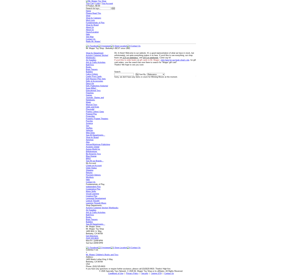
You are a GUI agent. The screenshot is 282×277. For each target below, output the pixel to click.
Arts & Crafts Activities (95, 62)
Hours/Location (92, 32)
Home (88, 11)
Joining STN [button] (156, 273)
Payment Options (93, 175)
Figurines (90, 93)
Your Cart (90, 3)
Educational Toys (93, 90)
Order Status (91, 168)
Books (88, 67)
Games (89, 95)
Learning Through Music (96, 203)
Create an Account (94, 165)
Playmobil (90, 109)
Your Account (107, 3)
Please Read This (93, 13)
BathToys (90, 65)
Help (88, 34)
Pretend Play (91, 114)
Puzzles (89, 121)
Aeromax (90, 140)
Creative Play (91, 196)
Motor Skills (91, 191)
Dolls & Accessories (94, 81)
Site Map (90, 37)
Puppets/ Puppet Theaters (97, 119)
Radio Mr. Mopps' (93, 41)
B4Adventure (91, 151)
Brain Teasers (92, 69)
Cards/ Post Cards (94, 76)
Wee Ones (90, 133)
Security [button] (144, 273)
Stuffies (89, 128)
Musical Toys (91, 104)
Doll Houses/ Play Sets (96, 79)
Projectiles (90, 116)
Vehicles (89, 130)
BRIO (88, 158)
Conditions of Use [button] (115, 273)
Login (97, 3)
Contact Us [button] (169, 273)
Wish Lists (90, 20)
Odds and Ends (92, 107)
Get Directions (92, 236)
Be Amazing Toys (93, 154)
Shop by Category (93, 18)
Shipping (89, 170)
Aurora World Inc (93, 149)
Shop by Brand (92, 25)
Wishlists (90, 177)
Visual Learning (92, 194)
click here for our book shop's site (175, 60)
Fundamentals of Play (95, 23)
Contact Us (90, 39)
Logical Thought (92, 201)
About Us (90, 27)
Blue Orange (91, 156)
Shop (88, 16)
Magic (88, 102)
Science (89, 123)
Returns (89, 172)
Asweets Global (92, 147)
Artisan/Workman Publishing (98, 144)
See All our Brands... (95, 161)
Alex (88, 142)
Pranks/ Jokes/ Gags (95, 112)
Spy (87, 126)
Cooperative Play (93, 189)
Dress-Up (90, 83)
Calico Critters (92, 74)
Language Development (96, 198)
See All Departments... (95, 135)
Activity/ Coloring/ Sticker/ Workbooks (102, 208)
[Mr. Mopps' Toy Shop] (96, 1)
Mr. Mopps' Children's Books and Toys (102, 255)
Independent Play (93, 187)
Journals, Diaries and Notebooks (95, 98)
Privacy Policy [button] (132, 273)
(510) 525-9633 (92, 238)
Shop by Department (94, 53)
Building (89, 72)
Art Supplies (91, 60)
